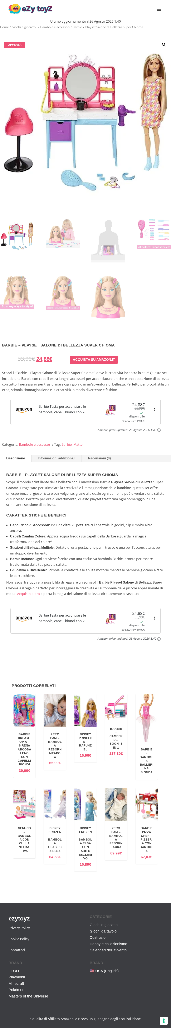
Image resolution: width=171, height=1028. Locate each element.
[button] (164, 44)
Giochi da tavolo (103, 931)
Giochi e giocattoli (24, 27)
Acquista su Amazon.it (94, 359)
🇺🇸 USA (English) (104, 971)
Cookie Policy (19, 939)
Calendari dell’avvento (108, 950)
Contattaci (17, 950)
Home (4, 27)
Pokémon (16, 990)
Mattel (78, 444)
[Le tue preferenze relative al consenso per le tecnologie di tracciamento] (164, 1021)
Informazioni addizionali (56, 458)
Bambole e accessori (55, 27)
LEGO (14, 971)
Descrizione (15, 458)
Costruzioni (99, 937)
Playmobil (17, 977)
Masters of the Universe (28, 996)
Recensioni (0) (99, 458)
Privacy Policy (19, 928)
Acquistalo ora (28, 593)
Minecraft (16, 983)
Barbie (67, 444)
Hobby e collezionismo (108, 944)
